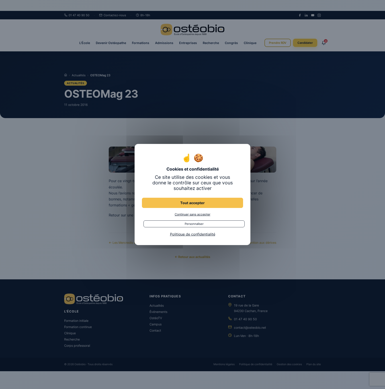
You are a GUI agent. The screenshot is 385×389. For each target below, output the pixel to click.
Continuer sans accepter (192, 214)
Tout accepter (192, 203)
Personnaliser (194, 224)
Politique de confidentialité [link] (192, 234)
